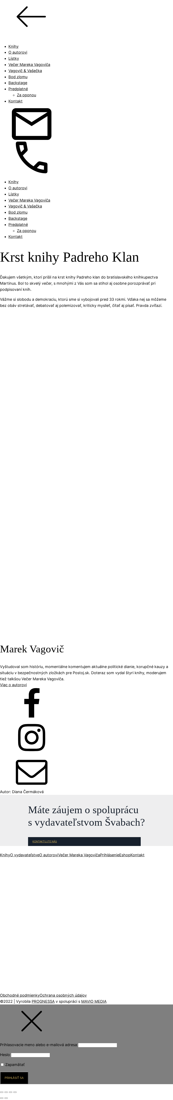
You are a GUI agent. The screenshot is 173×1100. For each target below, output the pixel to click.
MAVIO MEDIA (94, 1001)
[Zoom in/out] (1, 1092)
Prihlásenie (109, 855)
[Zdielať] (10, 1092)
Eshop (124, 855)
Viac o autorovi (13, 685)
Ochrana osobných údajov (63, 995)
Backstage (17, 83)
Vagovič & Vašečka (25, 70)
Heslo (5, 1054)
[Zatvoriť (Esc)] (15, 1092)
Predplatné (18, 89)
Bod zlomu (17, 77)
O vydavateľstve (24, 855)
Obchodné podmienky (20, 995)
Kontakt (15, 101)
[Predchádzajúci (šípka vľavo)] (1, 1098)
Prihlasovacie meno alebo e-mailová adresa (38, 1045)
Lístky (13, 58)
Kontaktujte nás (44, 841)
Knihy (13, 46)
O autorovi (17, 52)
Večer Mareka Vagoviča (29, 64)
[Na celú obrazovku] (6, 1092)
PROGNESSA (43, 1001)
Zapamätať (14, 1064)
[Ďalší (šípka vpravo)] (6, 1098)
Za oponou (26, 95)
